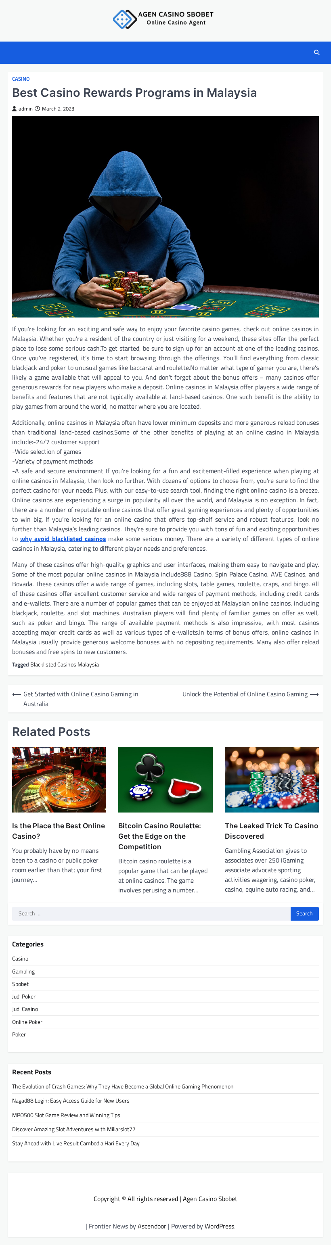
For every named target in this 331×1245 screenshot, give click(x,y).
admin (26, 109)
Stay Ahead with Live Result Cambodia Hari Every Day (76, 1143)
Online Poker (27, 1022)
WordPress (219, 1226)
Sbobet (20, 984)
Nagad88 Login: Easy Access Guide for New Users (71, 1101)
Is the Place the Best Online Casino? (58, 830)
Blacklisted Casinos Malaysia (64, 664)
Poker (19, 1034)
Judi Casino (25, 1009)
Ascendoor (152, 1226)
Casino (21, 79)
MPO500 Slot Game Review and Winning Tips (66, 1115)
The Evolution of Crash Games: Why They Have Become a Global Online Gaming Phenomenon (123, 1086)
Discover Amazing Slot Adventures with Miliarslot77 (74, 1129)
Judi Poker (24, 996)
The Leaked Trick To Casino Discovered (271, 830)
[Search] (317, 52)
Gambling (23, 971)
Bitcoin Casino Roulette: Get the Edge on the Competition (159, 836)
